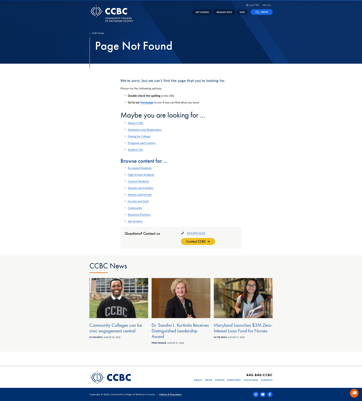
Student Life (135, 150)
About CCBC (136, 123)
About (198, 380)
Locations (251, 380)
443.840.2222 (196, 233)
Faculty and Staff (138, 201)
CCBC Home (98, 33)
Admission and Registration (144, 130)
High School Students (141, 175)
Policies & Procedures (170, 394)
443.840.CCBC (259, 375)
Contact (267, 380)
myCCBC (254, 5)
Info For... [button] (267, 5)
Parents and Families (140, 188)
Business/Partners (139, 214)
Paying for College (139, 136)
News (208, 380)
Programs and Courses (141, 143)
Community (135, 208)
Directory (234, 380)
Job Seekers (135, 221)
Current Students (138, 181)
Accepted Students (140, 168)
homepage (146, 102)
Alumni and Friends (140, 195)
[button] (262, 12)
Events (219, 380)
